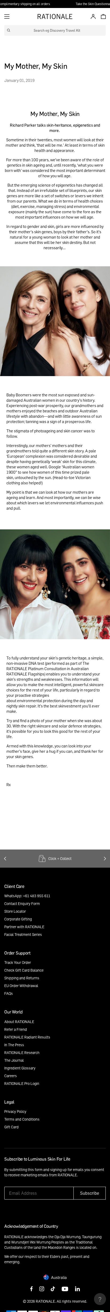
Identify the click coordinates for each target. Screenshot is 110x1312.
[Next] (105, 858)
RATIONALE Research (22, 1052)
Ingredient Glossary (20, 1068)
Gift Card (11, 1127)
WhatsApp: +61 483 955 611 (27, 896)
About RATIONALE (19, 1021)
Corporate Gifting (18, 919)
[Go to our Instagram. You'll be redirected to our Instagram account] (41, 1289)
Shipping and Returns (21, 978)
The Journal (14, 1060)
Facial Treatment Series (23, 934)
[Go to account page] (92, 16)
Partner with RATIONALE (24, 926)
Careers (10, 1075)
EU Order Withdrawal (21, 985)
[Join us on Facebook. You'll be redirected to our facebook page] (31, 1289)
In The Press (14, 1045)
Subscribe (89, 1193)
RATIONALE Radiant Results (27, 1037)
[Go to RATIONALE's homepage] (55, 16)
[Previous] (5, 858)
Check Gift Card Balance (24, 970)
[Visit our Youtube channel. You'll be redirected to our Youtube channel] (64, 1289)
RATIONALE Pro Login (21, 1083)
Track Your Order (17, 962)
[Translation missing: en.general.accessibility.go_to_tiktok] (53, 1289)
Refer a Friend (15, 1029)
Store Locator (15, 911)
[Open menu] (7, 16)
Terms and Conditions (22, 1119)
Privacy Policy (15, 1111)
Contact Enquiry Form (22, 903)
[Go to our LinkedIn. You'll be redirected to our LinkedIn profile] (77, 1289)
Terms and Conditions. (22, 1180)
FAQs (8, 993)
